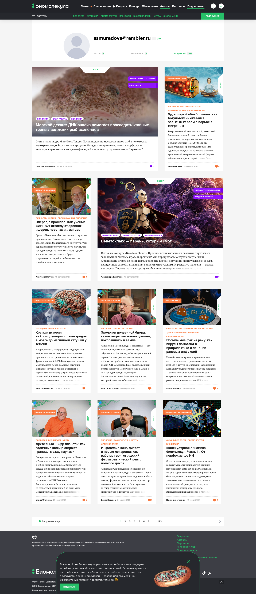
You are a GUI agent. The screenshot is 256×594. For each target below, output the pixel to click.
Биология (78, 16)
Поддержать (69, 587)
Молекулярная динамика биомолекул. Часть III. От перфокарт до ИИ (186, 452)
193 (160, 521)
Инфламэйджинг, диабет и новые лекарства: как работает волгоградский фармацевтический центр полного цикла (121, 455)
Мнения (52, 218)
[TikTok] (204, 573)
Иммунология (193, 106)
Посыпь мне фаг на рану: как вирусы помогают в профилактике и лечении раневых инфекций (189, 346)
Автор (99, 53)
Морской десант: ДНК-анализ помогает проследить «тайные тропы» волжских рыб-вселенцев (92, 127)
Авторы (165, 6)
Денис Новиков (108, 500)
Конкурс (134, 6)
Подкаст (120, 6)
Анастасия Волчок (44, 277)
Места (157, 16)
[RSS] (209, 573)
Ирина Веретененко (175, 500)
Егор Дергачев (175, 166)
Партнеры (178, 6)
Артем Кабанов (173, 388)
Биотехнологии (142, 16)
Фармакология (196, 110)
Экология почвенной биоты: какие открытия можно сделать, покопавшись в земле (126, 336)
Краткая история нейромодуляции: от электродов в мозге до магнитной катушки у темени (61, 338)
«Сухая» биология (176, 440)
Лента (85, 6)
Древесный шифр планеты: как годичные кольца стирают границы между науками (60, 448)
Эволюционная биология (72, 218)
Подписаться (212, 16)
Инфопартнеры (186, 546)
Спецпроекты (102, 6)
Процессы (125, 16)
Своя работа (59, 119)
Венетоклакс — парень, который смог (136, 241)
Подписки (183, 53)
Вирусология (205, 328)
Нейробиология (177, 110)
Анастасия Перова (44, 388)
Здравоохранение (176, 332)
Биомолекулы (109, 16)
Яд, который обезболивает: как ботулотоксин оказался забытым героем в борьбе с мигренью (192, 120)
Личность (41, 218)
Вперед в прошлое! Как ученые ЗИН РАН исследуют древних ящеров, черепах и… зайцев (61, 226)
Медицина (92, 16)
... (181, 15)
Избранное (139, 53)
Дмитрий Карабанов (45, 166)
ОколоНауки (170, 16)
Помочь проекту (187, 550)
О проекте (183, 536)
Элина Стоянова (44, 500)
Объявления (150, 6)
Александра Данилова (111, 277)
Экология (76, 119)
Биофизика (54, 440)
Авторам (182, 539)
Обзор (95, 69)
